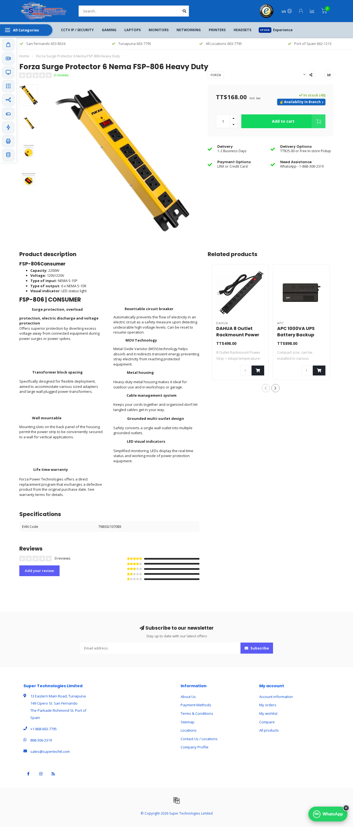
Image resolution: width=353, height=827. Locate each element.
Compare (267, 721)
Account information (276, 696)
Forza (216, 75)
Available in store (301, 102)
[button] (266, 388)
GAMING (109, 30)
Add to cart (283, 121)
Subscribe (259, 648)
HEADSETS (242, 30)
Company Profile (194, 747)
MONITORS (159, 30)
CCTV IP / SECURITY (77, 30)
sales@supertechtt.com (50, 751)
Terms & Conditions (197, 713)
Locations (189, 730)
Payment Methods (196, 704)
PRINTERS (217, 30)
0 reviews (61, 75)
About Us (188, 696)
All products (269, 730)
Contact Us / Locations (199, 738)
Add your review (39, 570)
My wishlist (268, 713)
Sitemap (187, 721)
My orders (267, 704)
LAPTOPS (132, 30)
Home (24, 55)
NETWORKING (188, 30)
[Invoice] (176, 800)
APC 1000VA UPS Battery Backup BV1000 (296, 334)
